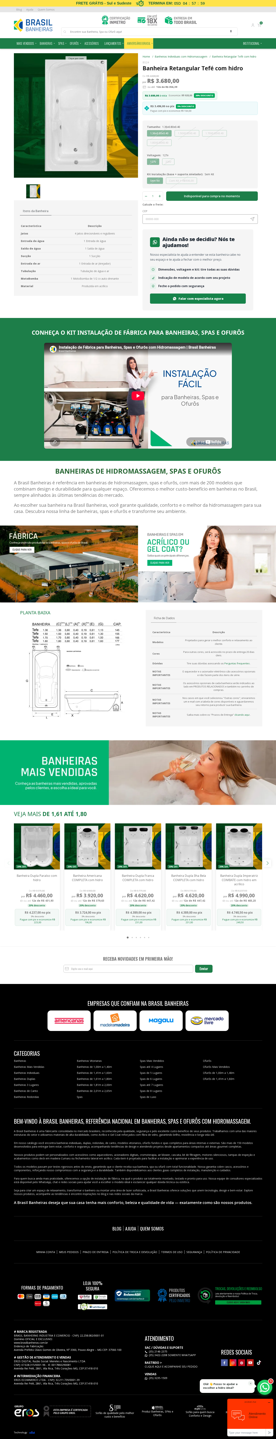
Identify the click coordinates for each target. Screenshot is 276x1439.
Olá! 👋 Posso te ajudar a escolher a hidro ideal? (220, 1386)
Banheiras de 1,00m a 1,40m (94, 1067)
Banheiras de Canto (26, 1091)
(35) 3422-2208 (158, 1355)
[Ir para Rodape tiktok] (259, 1362)
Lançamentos (112, 43)
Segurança (194, 1252)
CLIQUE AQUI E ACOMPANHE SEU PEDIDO (171, 1366)
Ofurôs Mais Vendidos (216, 1067)
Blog (19, 9)
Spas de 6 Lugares (151, 1079)
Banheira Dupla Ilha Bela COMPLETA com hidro (188, 878)
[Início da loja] (33, 25)
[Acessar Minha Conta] (252, 26)
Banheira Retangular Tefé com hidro (234, 56)
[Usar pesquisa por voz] (231, 31)
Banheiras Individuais (26, 1073)
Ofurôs (74, 43)
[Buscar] (66, 31)
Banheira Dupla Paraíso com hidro (37, 878)
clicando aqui (242, 714)
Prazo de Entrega (96, 1252)
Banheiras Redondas (26, 1097)
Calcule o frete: (153, 204)
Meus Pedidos (69, 1252)
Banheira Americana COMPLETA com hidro (87, 878)
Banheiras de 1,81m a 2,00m (94, 1085)
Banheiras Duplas (24, 1079)
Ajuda (29, 9)
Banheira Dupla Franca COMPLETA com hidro (138, 878)
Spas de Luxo (148, 1097)
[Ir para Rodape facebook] (224, 1362)
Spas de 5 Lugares (151, 1073)
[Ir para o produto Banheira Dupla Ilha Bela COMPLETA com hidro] (189, 846)
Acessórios (91, 43)
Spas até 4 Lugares (151, 1067)
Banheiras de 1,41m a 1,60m (94, 1073)
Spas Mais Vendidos (152, 1061)
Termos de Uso (171, 1252)
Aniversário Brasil (139, 43)
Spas (61, 43)
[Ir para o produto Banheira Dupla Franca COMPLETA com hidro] (138, 846)
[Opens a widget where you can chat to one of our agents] (250, 1417)
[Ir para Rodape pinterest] (241, 1362)
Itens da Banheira (35, 211)
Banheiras (46, 43)
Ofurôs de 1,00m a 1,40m (218, 1073)
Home (148, 56)
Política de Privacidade (223, 1252)
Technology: (20, 1432)
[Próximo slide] (267, 863)
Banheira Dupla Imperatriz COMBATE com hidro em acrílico (239, 880)
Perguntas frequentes (237, 663)
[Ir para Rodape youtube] (250, 1362)
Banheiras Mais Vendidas (29, 1067)
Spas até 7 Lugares (151, 1085)
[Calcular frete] (252, 219)
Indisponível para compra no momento (212, 196)
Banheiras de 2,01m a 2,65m (94, 1091)
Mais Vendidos (25, 43)
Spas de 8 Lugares (151, 1091)
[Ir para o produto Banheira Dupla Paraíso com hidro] (37, 846)
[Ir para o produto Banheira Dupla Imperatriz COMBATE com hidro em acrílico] (239, 846)
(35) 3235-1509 (157, 1378)
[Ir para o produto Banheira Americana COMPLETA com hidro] (87, 846)
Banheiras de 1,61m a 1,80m (94, 1079)
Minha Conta (45, 1252)
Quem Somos (46, 9)
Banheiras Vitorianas (89, 1061)
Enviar (204, 968)
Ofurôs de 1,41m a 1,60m (218, 1079)
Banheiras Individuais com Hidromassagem (182, 56)
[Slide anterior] (8, 863)
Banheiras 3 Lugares (26, 1085)
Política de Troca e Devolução (134, 1252)
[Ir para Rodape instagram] (233, 1362)
